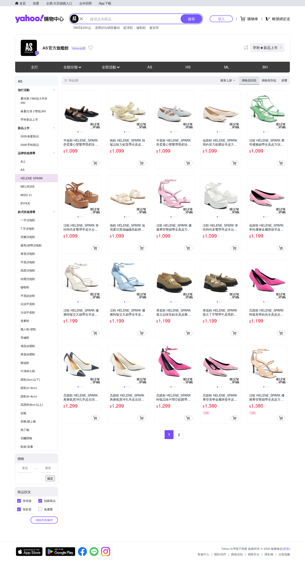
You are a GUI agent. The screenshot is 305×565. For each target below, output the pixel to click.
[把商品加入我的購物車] (95, 163)
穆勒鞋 (141, 27)
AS (149, 67)
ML (226, 67)
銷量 (284, 80)
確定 (50, 478)
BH (265, 67)
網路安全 (253, 554)
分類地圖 (284, 554)
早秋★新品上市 (265, 47)
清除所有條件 (44, 520)
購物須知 (237, 554)
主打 (34, 67)
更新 (286, 548)
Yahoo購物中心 (39, 18)
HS (188, 67)
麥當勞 (154, 27)
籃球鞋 (128, 27)
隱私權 (269, 554)
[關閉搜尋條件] (81, 18)
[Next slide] (98, 110)
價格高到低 (269, 80)
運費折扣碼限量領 (107, 27)
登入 (221, 18)
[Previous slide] (64, 110)
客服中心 (203, 554)
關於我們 (220, 554)
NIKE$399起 (82, 27)
